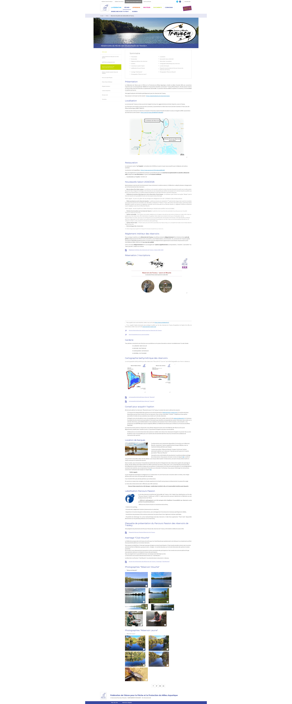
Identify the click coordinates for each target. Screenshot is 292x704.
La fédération (116, 7)
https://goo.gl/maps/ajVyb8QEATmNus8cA (152, 112)
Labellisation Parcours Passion (138, 68)
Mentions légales (127, 702)
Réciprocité (105, 95)
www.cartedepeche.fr (179, 418)
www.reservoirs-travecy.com (170, 412)
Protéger (146, 7)
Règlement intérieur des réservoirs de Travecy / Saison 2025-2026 (146, 250)
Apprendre (136, 7)
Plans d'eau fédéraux (107, 82)
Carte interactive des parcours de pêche (110, 57)
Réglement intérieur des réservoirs (139, 61)
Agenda (134, 11)
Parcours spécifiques (107, 77)
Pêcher (126, 7)
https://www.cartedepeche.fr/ (162, 322)
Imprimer (163, 686)
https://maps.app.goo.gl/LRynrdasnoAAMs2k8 (153, 170)
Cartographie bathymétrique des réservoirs (170, 63)
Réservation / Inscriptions (166, 61)
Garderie (133, 63)
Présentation (134, 56)
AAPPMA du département (108, 62)
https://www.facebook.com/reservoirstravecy (158, 96)
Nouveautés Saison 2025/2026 (166, 59)
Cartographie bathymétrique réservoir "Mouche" (142, 397)
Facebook (153, 686)
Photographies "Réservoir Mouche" (168, 72)
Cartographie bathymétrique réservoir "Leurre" (141, 401)
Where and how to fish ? (120, 11)
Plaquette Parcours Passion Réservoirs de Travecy (142, 532)
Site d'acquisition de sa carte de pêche (139, 334)
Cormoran (169, 7)
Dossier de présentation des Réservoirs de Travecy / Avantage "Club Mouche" (149, 561)
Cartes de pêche (106, 90)
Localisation (162, 56)
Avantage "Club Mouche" (136, 72)
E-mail (160, 686)
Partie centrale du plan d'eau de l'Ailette (110, 72)
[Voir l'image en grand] (156, 136)
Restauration (134, 59)
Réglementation (106, 86)
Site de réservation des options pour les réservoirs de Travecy (145, 330)
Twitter (156, 686)
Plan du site (114, 702)
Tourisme (104, 99)
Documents (157, 7)
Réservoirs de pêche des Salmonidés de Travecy (108, 67)
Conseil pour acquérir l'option (138, 66)
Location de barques (164, 66)
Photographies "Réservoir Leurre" (139, 74)
